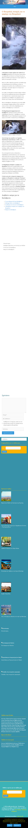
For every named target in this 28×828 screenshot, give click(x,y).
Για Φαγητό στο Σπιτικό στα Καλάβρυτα (14, 204)
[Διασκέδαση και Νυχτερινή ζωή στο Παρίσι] (11, 657)
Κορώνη (21, 723)
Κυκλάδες (9, 725)
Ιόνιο (13, 722)
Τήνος (6, 729)
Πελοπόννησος (6, 243)
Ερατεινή (12, 720)
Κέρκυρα (16, 722)
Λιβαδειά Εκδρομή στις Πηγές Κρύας (10, 548)
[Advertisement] (14, 226)
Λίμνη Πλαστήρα (16, 725)
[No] (26, 822)
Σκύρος (2, 729)
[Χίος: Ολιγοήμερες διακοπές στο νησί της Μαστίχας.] (6, 614)
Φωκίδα (14, 729)
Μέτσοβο (24, 725)
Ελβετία (23, 743)
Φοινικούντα (10, 729)
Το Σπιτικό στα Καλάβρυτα (9, 247)
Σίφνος (18, 728)
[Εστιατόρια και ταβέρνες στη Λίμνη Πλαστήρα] (6, 568)
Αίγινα (7, 718)
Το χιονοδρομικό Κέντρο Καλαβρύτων (14, 201)
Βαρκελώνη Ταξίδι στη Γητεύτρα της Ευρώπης (12, 503)
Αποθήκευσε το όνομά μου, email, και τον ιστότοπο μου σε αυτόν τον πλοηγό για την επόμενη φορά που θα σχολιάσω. (13, 423)
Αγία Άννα (11, 718)
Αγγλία (7, 743)
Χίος (18, 730)
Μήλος (2, 726)
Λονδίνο (13, 745)
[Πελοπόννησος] (5, 628)
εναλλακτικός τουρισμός (10, 731)
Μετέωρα (14, 726)
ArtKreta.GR (20, 816)
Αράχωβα (24, 718)
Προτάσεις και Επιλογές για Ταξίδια (17, 245)
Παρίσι (7, 746)
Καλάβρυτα (6, 245)
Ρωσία (10, 746)
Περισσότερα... (17, 825)
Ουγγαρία (3, 746)
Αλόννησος (19, 718)
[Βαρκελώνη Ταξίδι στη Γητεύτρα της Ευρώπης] (6, 500)
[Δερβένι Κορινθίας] (6, 591)
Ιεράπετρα (9, 722)
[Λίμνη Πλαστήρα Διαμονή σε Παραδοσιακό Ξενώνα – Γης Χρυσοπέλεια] (6, 523)
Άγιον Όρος (3, 718)
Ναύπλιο (23, 726)
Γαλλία (19, 743)
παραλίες (17, 731)
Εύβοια (16, 720)
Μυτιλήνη (18, 726)
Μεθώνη (6, 726)
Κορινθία (18, 723)
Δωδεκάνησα (7, 720)
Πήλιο (15, 728)
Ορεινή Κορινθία (10, 728)
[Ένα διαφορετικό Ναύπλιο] (7, 643)
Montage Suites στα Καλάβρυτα (12, 203)
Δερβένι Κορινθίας (5, 593)
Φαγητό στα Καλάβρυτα (10, 209)
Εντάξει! (9, 825)
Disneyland (3, 743)
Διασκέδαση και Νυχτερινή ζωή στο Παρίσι (11, 660)
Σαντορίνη (22, 728)
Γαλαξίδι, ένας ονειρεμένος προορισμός (10, 674)
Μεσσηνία (10, 726)
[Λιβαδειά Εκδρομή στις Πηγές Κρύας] (6, 545)
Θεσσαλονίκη (4, 722)
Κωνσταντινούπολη (6, 745)
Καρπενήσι (8, 723)
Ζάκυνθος (20, 720)
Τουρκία (13, 746)
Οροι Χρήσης (18, 809)
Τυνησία (17, 746)
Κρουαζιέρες (4, 725)
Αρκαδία (2, 720)
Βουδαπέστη (11, 743)
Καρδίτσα (3, 723)
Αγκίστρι (15, 718)
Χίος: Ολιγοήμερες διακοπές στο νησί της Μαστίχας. (13, 616)
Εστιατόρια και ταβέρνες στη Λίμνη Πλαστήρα (12, 571)
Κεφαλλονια (12, 723)
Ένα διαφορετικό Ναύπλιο (7, 645)
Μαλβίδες (17, 745)
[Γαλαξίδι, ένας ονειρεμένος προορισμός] (10, 671)
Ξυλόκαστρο (4, 728)
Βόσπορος (16, 743)
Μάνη (21, 725)
